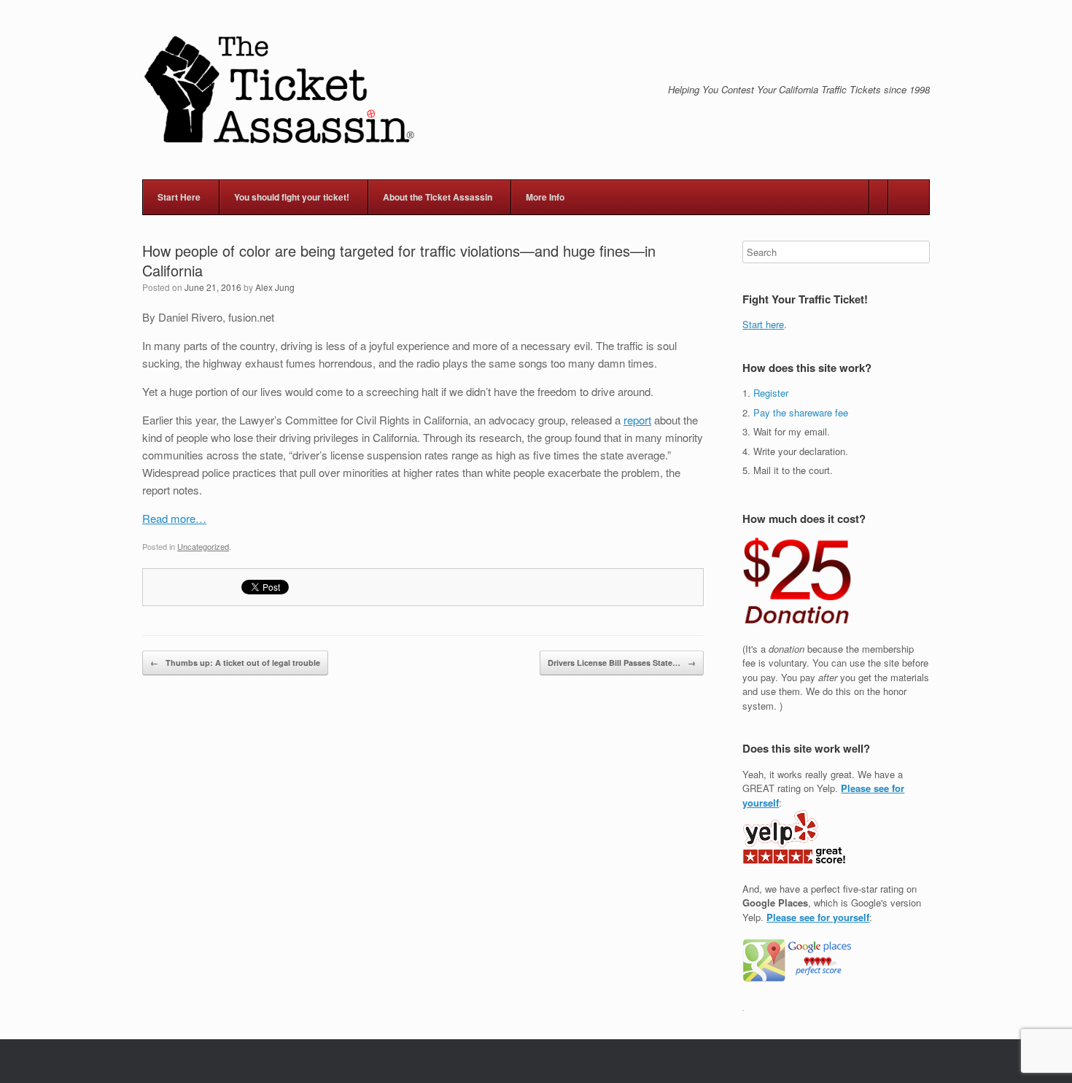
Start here (763, 324)
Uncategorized (203, 546)
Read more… (174, 518)
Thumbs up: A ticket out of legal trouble (235, 662)
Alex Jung (275, 287)
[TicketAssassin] (279, 90)
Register (770, 393)
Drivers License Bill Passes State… (622, 662)
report (637, 419)
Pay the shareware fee (800, 412)
